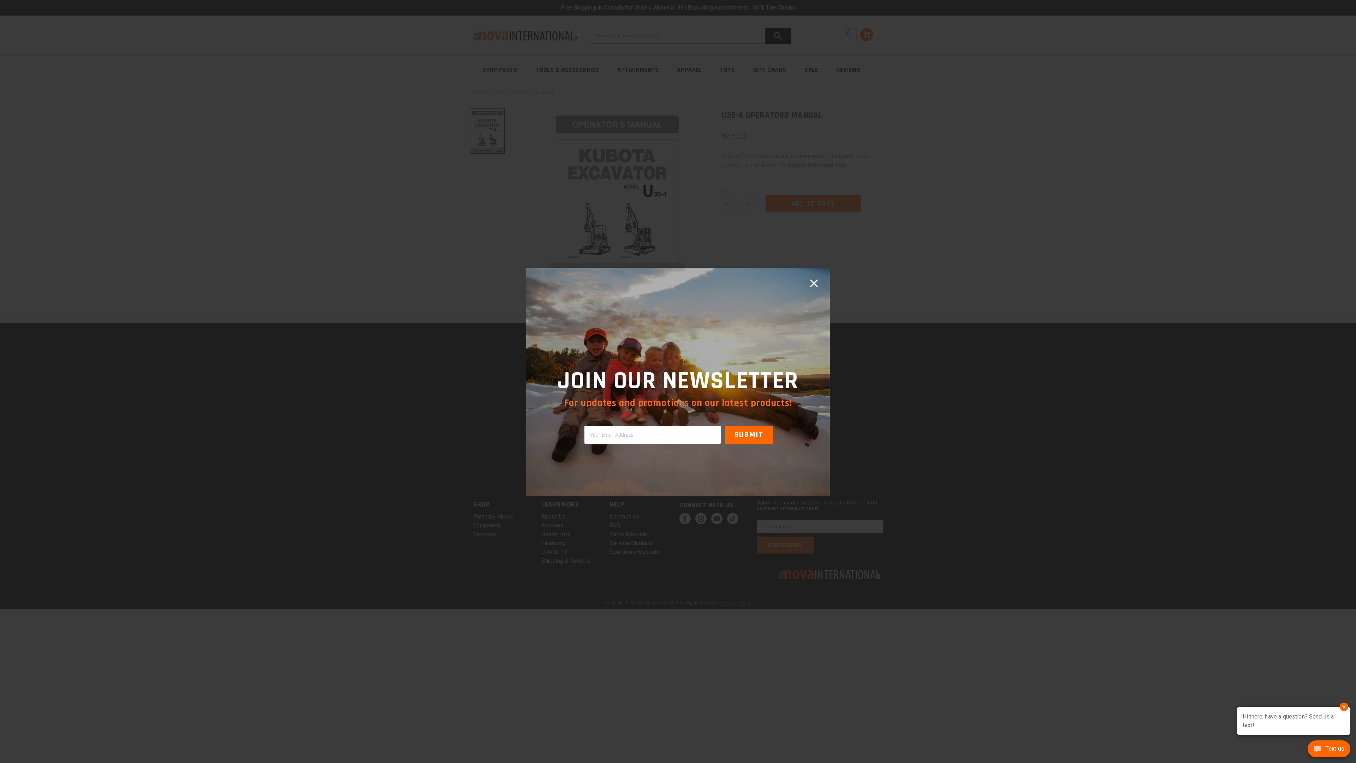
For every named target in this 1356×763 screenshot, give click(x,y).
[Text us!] (1329, 749)
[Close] (814, 284)
